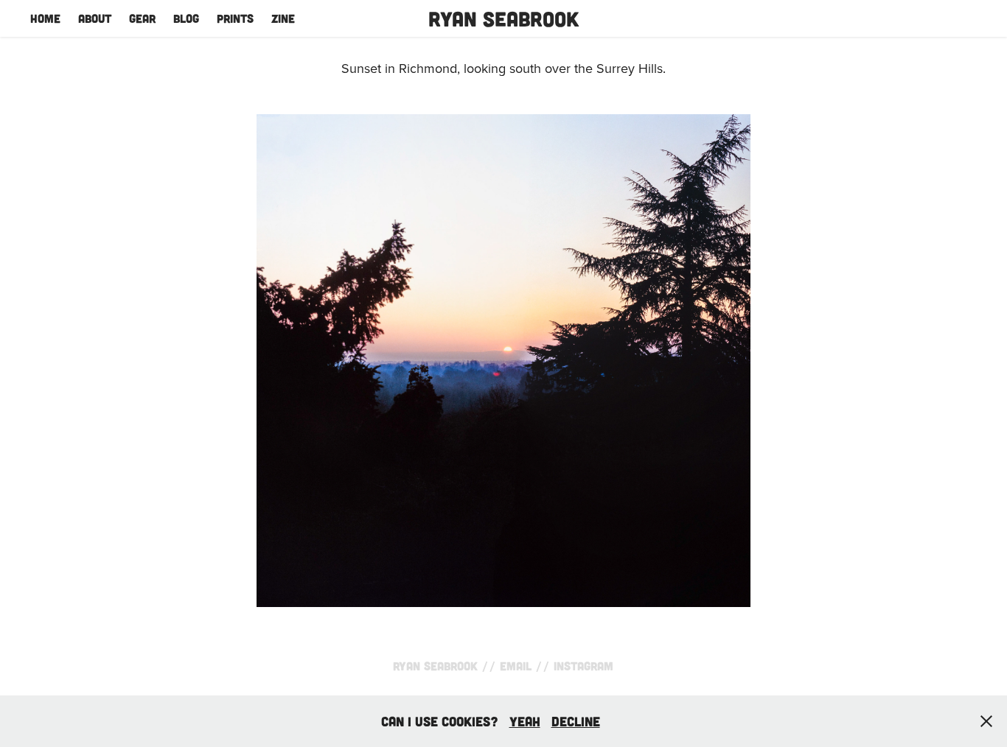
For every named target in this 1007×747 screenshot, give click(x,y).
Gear (142, 18)
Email (516, 666)
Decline (575, 721)
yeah (524, 721)
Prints (235, 18)
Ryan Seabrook (503, 18)
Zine (283, 18)
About (94, 18)
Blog (186, 18)
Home (45, 18)
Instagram (583, 666)
